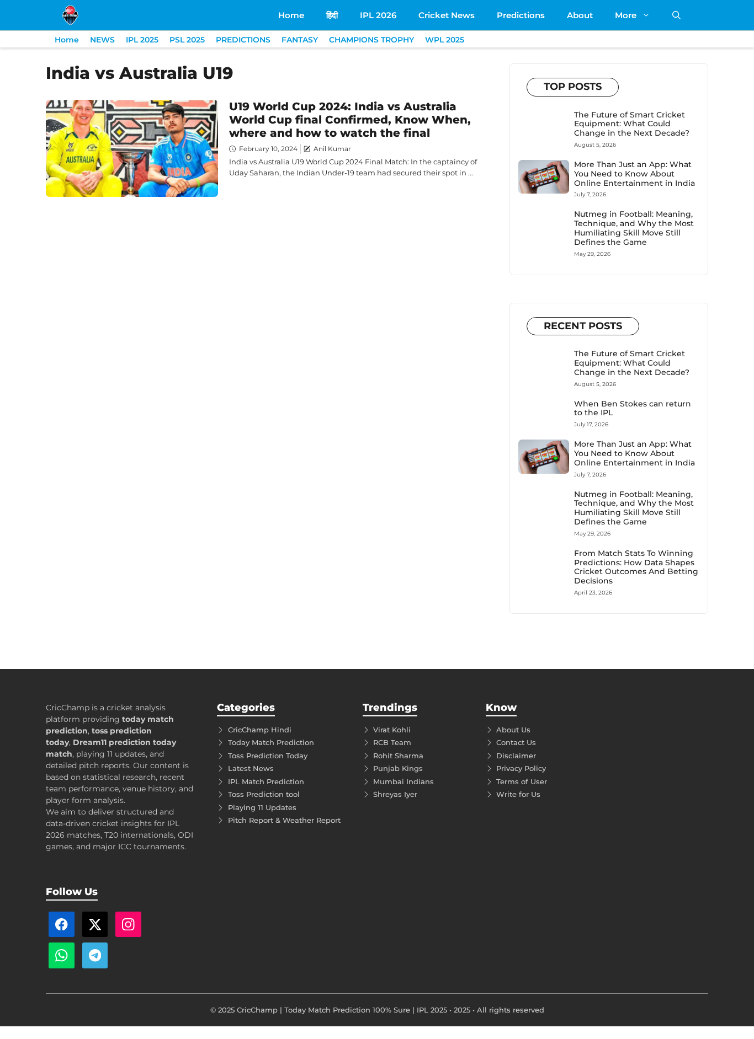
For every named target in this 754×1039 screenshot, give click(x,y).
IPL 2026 (378, 15)
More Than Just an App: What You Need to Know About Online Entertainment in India (634, 173)
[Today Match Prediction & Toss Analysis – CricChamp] (70, 15)
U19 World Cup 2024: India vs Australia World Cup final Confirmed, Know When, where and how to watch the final (350, 120)
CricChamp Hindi (259, 729)
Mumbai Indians (403, 781)
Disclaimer (516, 755)
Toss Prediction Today (267, 755)
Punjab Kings (398, 768)
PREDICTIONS (243, 40)
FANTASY (300, 40)
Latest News (251, 768)
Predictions (521, 15)
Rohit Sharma (398, 755)
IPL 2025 (142, 40)
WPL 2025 (444, 40)
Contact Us (516, 742)
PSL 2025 (187, 40)
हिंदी (332, 15)
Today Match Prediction (271, 742)
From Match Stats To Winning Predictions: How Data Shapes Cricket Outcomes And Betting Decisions (636, 567)
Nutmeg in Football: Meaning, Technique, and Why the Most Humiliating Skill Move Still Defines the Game (634, 228)
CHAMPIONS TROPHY (371, 40)
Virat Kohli (392, 729)
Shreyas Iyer (395, 794)
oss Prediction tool (266, 794)
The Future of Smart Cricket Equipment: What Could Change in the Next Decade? (631, 124)
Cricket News (446, 15)
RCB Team (392, 742)
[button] (676, 15)
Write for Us (518, 794)
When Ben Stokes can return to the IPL (632, 408)
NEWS (102, 40)
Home (291, 15)
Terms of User (521, 781)
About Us (513, 729)
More (625, 15)
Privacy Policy (521, 768)
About (580, 15)
